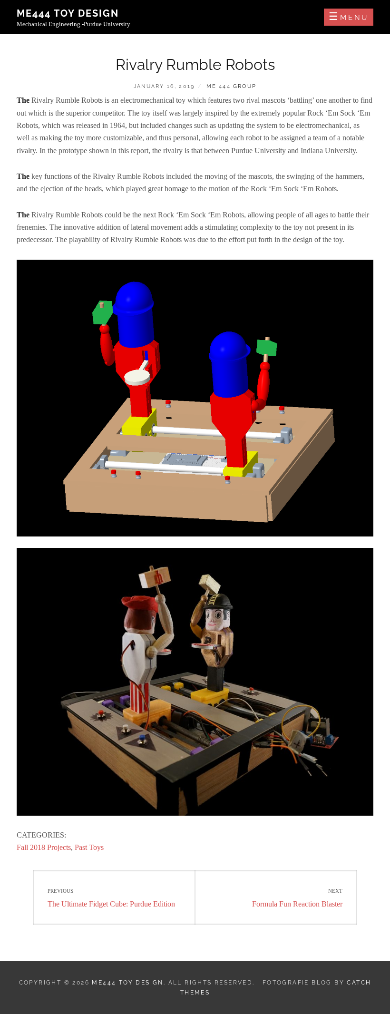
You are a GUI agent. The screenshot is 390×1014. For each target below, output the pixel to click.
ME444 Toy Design (68, 13)
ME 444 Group (231, 86)
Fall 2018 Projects (44, 847)
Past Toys (89, 847)
